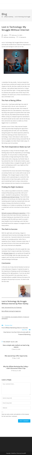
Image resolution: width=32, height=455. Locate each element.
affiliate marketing (9, 37)
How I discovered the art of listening (11, 307)
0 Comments (22, 37)
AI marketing (7, 317)
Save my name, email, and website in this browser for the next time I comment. (15, 415)
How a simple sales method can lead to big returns (16, 346)
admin (6, 35)
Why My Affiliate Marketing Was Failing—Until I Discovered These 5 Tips (16, 367)
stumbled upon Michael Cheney (10, 197)
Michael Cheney (8, 253)
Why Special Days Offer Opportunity (16, 356)
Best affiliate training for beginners (11, 311)
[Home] (2, 16)
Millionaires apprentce (17, 317)
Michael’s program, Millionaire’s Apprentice (13, 213)
